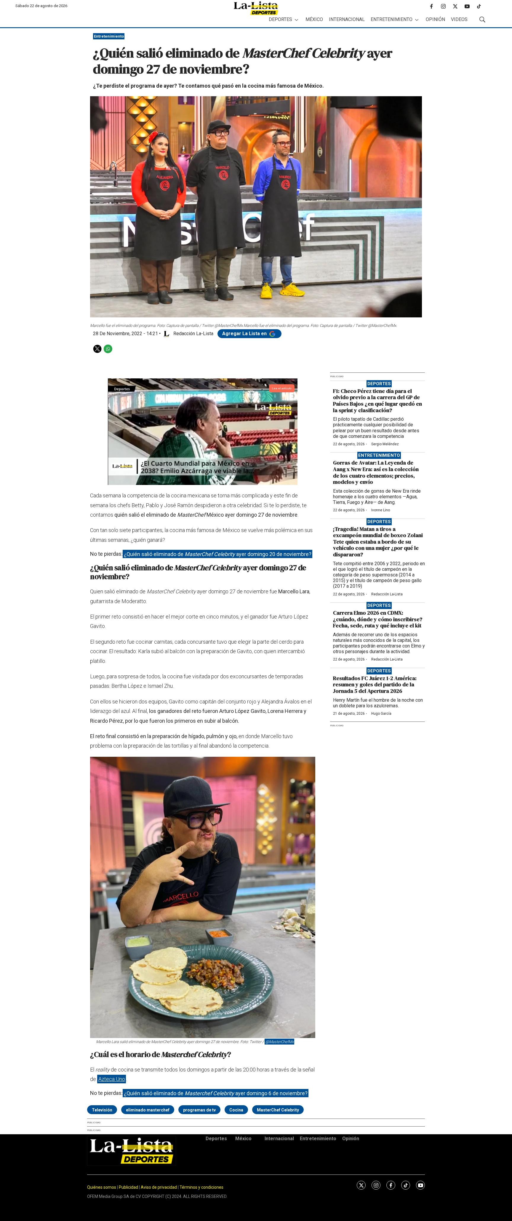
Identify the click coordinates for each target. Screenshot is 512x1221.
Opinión (435, 19)
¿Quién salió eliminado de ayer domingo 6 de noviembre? (216, 1093)
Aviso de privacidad (159, 1187)
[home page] (256, 8)
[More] (296, 20)
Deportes (280, 19)
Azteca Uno (111, 1079)
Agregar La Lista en (245, 333)
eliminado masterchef (147, 1110)
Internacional (347, 19)
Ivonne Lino (380, 510)
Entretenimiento (391, 19)
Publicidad (129, 1187)
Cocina (236, 1110)
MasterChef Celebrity (278, 1110)
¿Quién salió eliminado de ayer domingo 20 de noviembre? (217, 554)
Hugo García (381, 713)
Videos (459, 19)
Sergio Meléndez (385, 444)
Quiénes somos (101, 1187)
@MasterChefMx (279, 1042)
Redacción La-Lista (387, 594)
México (314, 19)
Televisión (102, 1110)
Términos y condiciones (201, 1187)
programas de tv (199, 1110)
